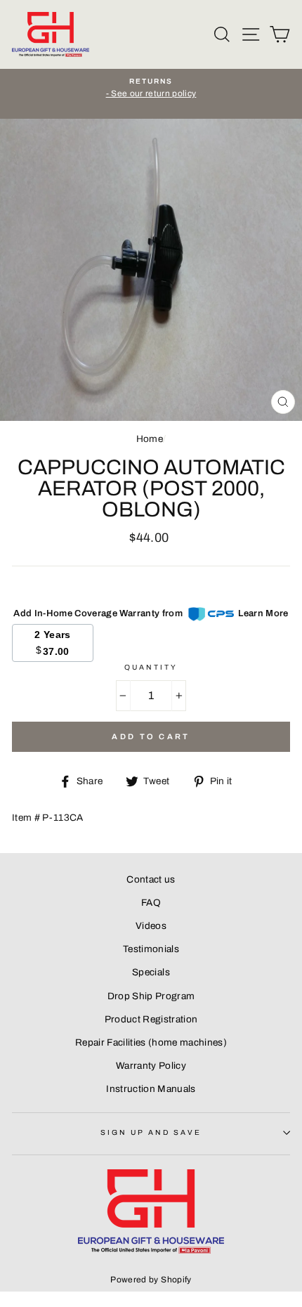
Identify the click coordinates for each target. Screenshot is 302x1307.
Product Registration (151, 1019)
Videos (151, 926)
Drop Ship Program (151, 996)
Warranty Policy (151, 1065)
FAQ (151, 902)
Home (149, 439)
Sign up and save (151, 1132)
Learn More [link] (263, 613)
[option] (151, 88)
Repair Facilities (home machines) (151, 1042)
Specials (151, 972)
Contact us (150, 879)
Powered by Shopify (150, 1280)
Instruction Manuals (150, 1089)
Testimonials (151, 949)
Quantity (151, 667)
